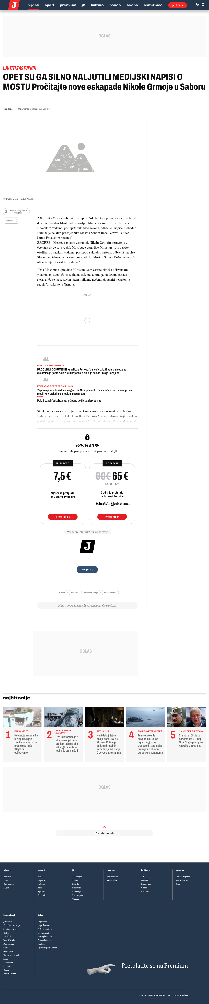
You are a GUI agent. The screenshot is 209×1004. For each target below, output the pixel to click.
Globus (6, 933)
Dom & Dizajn (9, 940)
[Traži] (203, 5)
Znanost (75, 880)
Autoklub (7, 936)
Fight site (41, 891)
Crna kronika (8, 884)
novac (111, 870)
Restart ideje (112, 880)
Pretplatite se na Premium (155, 966)
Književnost (146, 884)
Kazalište (145, 891)
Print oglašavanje (45, 940)
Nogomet (42, 880)
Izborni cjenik (43, 933)
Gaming (75, 899)
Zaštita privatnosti (45, 929)
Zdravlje (75, 884)
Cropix (6, 970)
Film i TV (144, 880)
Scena (132, 5)
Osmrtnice (153, 5)
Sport (50, 5)
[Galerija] (70, 156)
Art (142, 876)
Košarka (41, 884)
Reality (178, 884)
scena (180, 870)
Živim (5, 959)
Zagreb (6, 887)
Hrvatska (7, 876)
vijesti (7, 870)
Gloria (5, 947)
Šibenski (6, 966)
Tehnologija (77, 876)
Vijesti (33, 5)
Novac (115, 5)
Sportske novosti (10, 929)
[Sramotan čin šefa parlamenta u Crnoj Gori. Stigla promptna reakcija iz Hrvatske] (186, 718)
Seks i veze (76, 887)
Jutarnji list (7, 921)
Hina (10, 109)
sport (41, 870)
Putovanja (76, 891)
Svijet (5, 880)
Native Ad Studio (10, 973)
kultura (146, 870)
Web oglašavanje (45, 936)
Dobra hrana (8, 944)
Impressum (42, 921)
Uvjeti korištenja (44, 925)
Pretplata (177, 5)
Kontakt (41, 944)
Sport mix (42, 895)
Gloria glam (8, 951)
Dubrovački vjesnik (11, 955)
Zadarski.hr (8, 962)
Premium (68, 5)
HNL (40, 876)
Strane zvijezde (182, 880)
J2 (83, 5)
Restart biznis (112, 876)
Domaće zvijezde (183, 876)
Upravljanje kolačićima (47, 947)
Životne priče (77, 895)
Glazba (144, 887)
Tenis (40, 887)
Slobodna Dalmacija (11, 925)
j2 (73, 870)
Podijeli (10, 220)
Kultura (97, 5)
